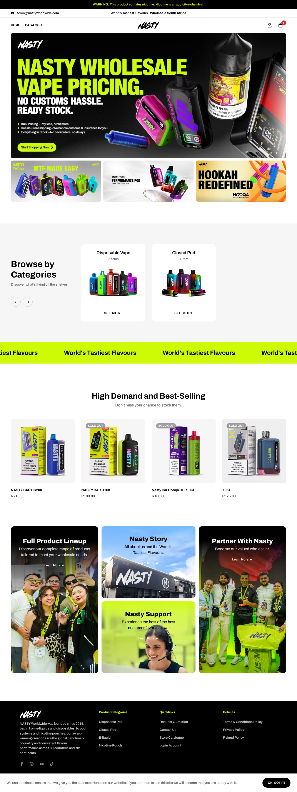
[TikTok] (52, 764)
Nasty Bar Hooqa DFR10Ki (173, 490)
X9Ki (226, 490)
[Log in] (269, 25)
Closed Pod (183, 252)
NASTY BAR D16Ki (96, 490)
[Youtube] (42, 764)
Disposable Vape (113, 252)
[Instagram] (32, 764)
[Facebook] (22, 764)
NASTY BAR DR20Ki (27, 490)
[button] (16, 302)
